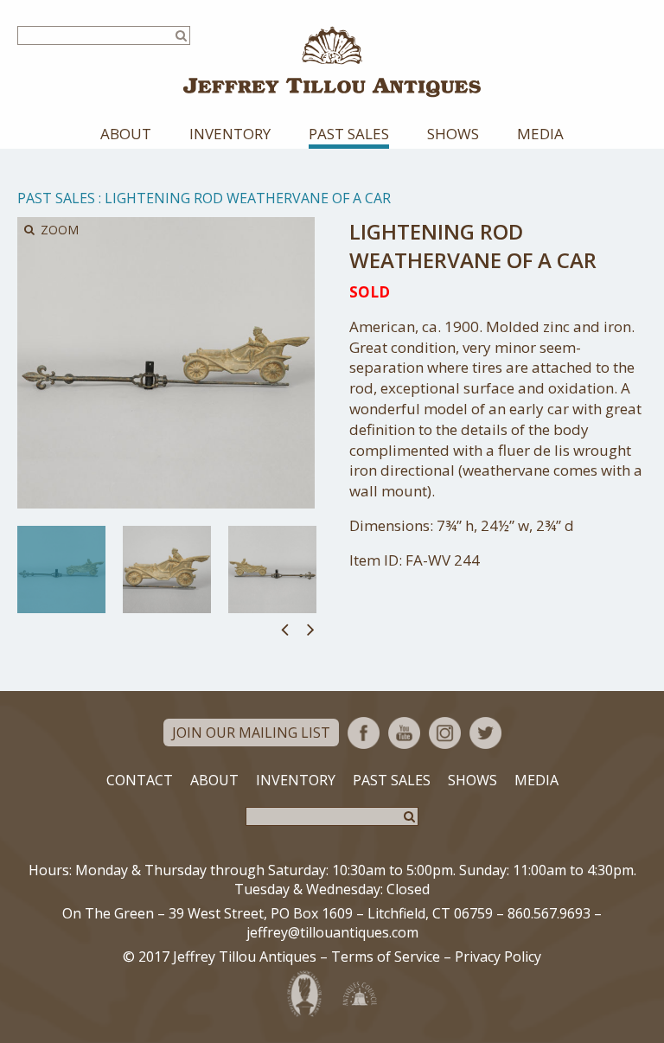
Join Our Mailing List (251, 732)
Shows (453, 134)
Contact (139, 780)
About (125, 134)
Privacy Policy (498, 956)
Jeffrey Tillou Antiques (332, 62)
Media (540, 134)
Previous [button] (285, 628)
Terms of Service (385, 956)
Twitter (485, 733)
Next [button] (311, 628)
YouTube (404, 733)
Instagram (445, 733)
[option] (61, 569)
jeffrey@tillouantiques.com (332, 932)
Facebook (364, 733)
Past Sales (349, 134)
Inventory (230, 134)
